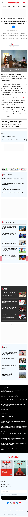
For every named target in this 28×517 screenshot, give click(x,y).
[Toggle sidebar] (3, 2)
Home (2, 17)
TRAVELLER (14, 6)
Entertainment (17, 124)
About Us (5, 510)
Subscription (6, 484)
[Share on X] (13, 44)
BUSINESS (4, 6)
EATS (19, 6)
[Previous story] (1, 258)
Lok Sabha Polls (11, 136)
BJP (22, 98)
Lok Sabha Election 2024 (20, 139)
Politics (3, 136)
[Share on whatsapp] (18, 44)
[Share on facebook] (10, 44)
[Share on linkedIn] (15, 44)
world (18, 126)
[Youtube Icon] (20, 503)
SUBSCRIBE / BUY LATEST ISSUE (14, 497)
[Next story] (27, 258)
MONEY (8, 6)
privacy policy (14, 494)
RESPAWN (24, 6)
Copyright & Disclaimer (19, 510)
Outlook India (6, 123)
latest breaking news (14, 121)
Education (4, 126)
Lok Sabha (8, 98)
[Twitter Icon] (11, 503)
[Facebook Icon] (8, 503)
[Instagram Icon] (14, 503)
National (7, 17)
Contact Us (11, 510)
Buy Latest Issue (7, 486)
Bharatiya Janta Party (7, 139)
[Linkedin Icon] (17, 503)
